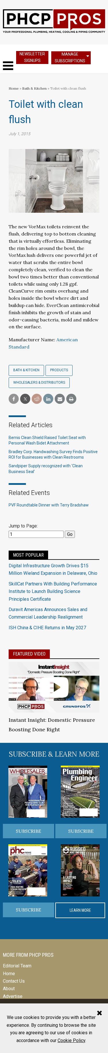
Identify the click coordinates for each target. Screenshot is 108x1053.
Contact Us (14, 981)
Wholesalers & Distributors (39, 382)
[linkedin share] (48, 399)
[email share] (60, 399)
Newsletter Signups (32, 57)
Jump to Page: (23, 526)
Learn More (80, 910)
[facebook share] (14, 399)
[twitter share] (25, 399)
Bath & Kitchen (34, 88)
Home (14, 88)
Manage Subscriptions (70, 57)
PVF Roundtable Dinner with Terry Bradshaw (49, 505)
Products (59, 370)
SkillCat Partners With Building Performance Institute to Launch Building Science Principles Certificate (53, 591)
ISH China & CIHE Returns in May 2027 (47, 627)
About (9, 988)
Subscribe (28, 831)
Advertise (12, 996)
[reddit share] (37, 399)
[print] (71, 399)
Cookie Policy (71, 1040)
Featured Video (29, 654)
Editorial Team (17, 966)
